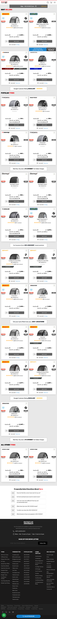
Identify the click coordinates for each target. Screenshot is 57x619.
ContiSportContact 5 (42, 261)
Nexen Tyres (15, 586)
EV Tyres (3, 561)
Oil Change (37, 569)
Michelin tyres (15, 583)
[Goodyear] (33, 14)
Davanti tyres (15, 565)
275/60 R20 (27, 568)
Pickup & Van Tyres (5, 559)
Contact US (49, 589)
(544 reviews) (20, 264)
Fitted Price (7, 73)
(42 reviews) (47, 66)
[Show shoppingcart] (51, 2)
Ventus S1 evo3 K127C (14, 63)
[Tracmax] (5, 97)
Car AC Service (38, 571)
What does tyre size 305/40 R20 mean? (27, 506)
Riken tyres (14, 590)
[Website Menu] (55, 2)
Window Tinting (38, 575)
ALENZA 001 (42, 296)
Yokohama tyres (16, 597)
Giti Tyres (14, 570)
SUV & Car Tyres (4, 554)
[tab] (28, 493)
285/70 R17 (26, 565)
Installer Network (50, 561)
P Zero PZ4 (14, 25)
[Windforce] (33, 97)
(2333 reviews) (19, 27)
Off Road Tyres (4, 557)
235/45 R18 (26, 570)
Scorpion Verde (14, 373)
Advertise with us (51, 586)
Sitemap (36, 605)
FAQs (48, 557)
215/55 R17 (26, 559)
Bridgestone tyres (16, 559)
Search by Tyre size (5, 568)
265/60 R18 (26, 554)
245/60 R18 (26, 579)
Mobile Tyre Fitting (5, 583)
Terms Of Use (10, 605)
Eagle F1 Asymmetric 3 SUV (42, 25)
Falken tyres (15, 568)
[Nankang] (5, 132)
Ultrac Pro (42, 63)
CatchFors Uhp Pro (42, 108)
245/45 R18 (26, 577)
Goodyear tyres (16, 572)
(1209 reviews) (19, 375)
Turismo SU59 (14, 220)
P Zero (42, 338)
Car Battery (38, 558)
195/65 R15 (26, 572)
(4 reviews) (47, 111)
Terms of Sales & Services (27, 605)
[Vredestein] (33, 52)
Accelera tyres (15, 554)
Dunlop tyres (15, 563)
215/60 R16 (26, 574)
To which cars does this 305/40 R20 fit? (27, 510)
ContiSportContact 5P (14, 261)
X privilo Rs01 (14, 108)
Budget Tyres (4, 574)
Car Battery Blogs (39, 580)
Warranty (49, 563)
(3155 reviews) (47, 340)
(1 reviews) (19, 146)
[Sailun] (5, 209)
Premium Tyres (4, 570)
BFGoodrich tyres (16, 557)
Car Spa (37, 573)
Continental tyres (16, 561)
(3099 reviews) (19, 66)
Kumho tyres (15, 577)
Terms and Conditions (12, 607)
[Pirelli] (5, 14)
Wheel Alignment (39, 560)
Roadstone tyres (16, 592)
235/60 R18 (26, 583)
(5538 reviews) (47, 222)
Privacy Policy (17, 605)
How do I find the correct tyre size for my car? (28, 493)
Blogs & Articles (50, 559)
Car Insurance (38, 556)
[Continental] (5, 250)
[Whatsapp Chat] (4, 615)
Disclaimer (28, 607)
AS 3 (14, 143)
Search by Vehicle (5, 565)
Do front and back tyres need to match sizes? (28, 496)
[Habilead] (5, 449)
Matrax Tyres (15, 581)
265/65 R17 (26, 561)
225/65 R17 (26, 563)
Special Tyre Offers (5, 563)
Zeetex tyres (15, 599)
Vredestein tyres (16, 594)
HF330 (14, 460)
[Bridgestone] (33, 285)
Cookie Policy (35, 607)
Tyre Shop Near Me (5, 580)
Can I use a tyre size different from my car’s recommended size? (28, 501)
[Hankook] (5, 52)
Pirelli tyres (14, 588)
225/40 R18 (26, 581)
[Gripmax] (5, 174)
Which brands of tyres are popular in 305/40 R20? (30, 514)
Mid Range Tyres (5, 572)
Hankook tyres (15, 574)
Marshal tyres (15, 579)
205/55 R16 (26, 557)
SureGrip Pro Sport (14, 185)
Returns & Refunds (51, 569)
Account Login (50, 554)
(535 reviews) (48, 27)
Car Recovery (38, 577)
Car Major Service (39, 566)
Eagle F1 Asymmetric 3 (42, 220)
